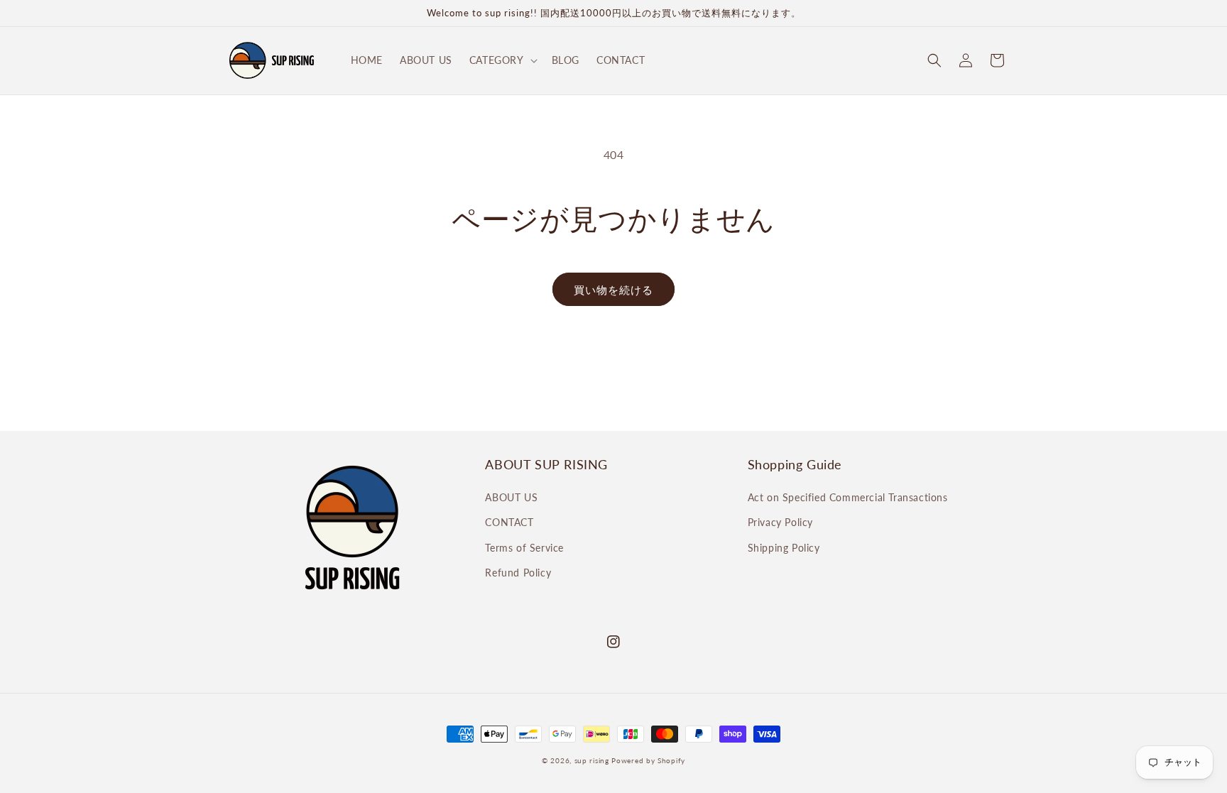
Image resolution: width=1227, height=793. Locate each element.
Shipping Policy (784, 548)
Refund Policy (518, 573)
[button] (502, 60)
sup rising (591, 760)
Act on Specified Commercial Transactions (848, 497)
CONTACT (509, 522)
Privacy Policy (780, 522)
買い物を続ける (613, 289)
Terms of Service (524, 548)
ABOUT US (511, 497)
